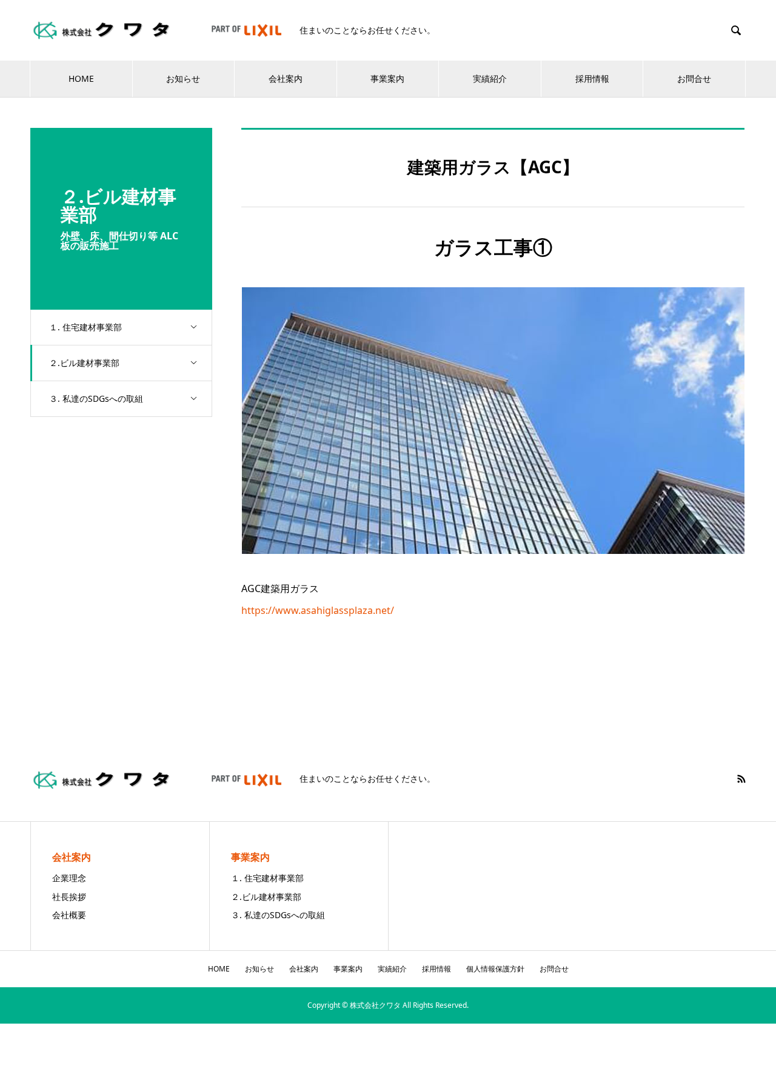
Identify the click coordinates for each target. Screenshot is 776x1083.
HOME (81, 78)
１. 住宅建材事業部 (85, 327)
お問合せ (694, 78)
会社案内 (286, 78)
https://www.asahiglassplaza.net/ (317, 610)
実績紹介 (490, 78)
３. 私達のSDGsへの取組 (96, 398)
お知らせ (183, 78)
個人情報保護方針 (495, 969)
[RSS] (741, 779)
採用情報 (592, 78)
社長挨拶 (69, 896)
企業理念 (69, 878)
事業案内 (387, 78)
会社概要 (69, 915)
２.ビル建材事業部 (84, 362)
